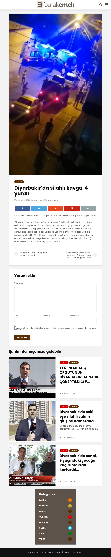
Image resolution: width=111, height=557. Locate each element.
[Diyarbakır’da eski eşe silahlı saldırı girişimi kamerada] (32, 421)
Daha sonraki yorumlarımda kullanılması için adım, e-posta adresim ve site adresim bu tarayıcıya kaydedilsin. (55, 329)
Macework (79, 552)
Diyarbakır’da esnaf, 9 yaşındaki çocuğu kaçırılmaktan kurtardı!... (78, 463)
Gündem (64, 363)
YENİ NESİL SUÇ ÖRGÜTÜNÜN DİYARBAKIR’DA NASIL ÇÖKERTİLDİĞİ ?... (79, 375)
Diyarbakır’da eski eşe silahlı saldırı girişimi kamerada (77, 416)
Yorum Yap (18, 283)
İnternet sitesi (74, 316)
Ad (16, 316)
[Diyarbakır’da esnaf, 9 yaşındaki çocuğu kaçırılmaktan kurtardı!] (32, 465)
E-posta (46, 316)
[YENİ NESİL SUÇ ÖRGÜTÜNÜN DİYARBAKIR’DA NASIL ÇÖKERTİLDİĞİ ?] (32, 377)
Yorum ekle (37, 200)
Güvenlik (19, 182)
